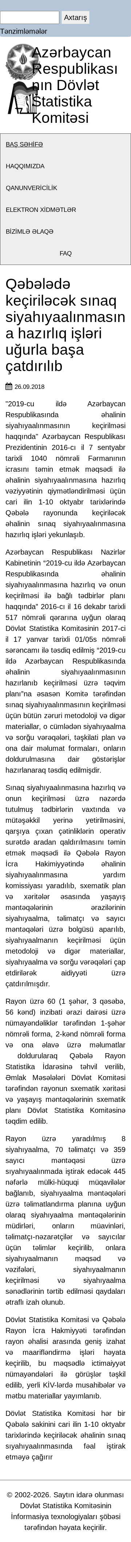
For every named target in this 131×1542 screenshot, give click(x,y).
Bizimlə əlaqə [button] (29, 231)
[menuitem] (65, 145)
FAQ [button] (66, 253)
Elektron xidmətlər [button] (41, 209)
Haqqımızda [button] (25, 166)
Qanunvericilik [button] (31, 188)
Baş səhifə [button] (24, 144)
